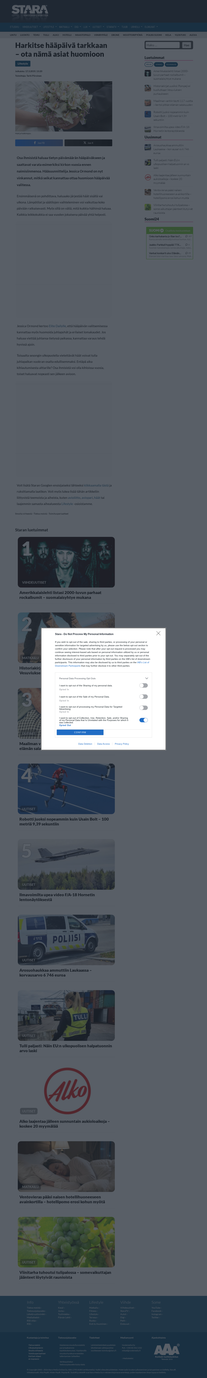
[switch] (143, 685)
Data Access (103, 744)
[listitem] (103, 678)
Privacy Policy (122, 744)
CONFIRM (80, 732)
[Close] (159, 634)
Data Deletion (85, 744)
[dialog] (103, 689)
